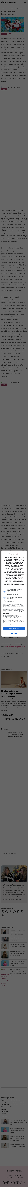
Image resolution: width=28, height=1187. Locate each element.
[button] (14, 601)
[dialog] (14, 593)
